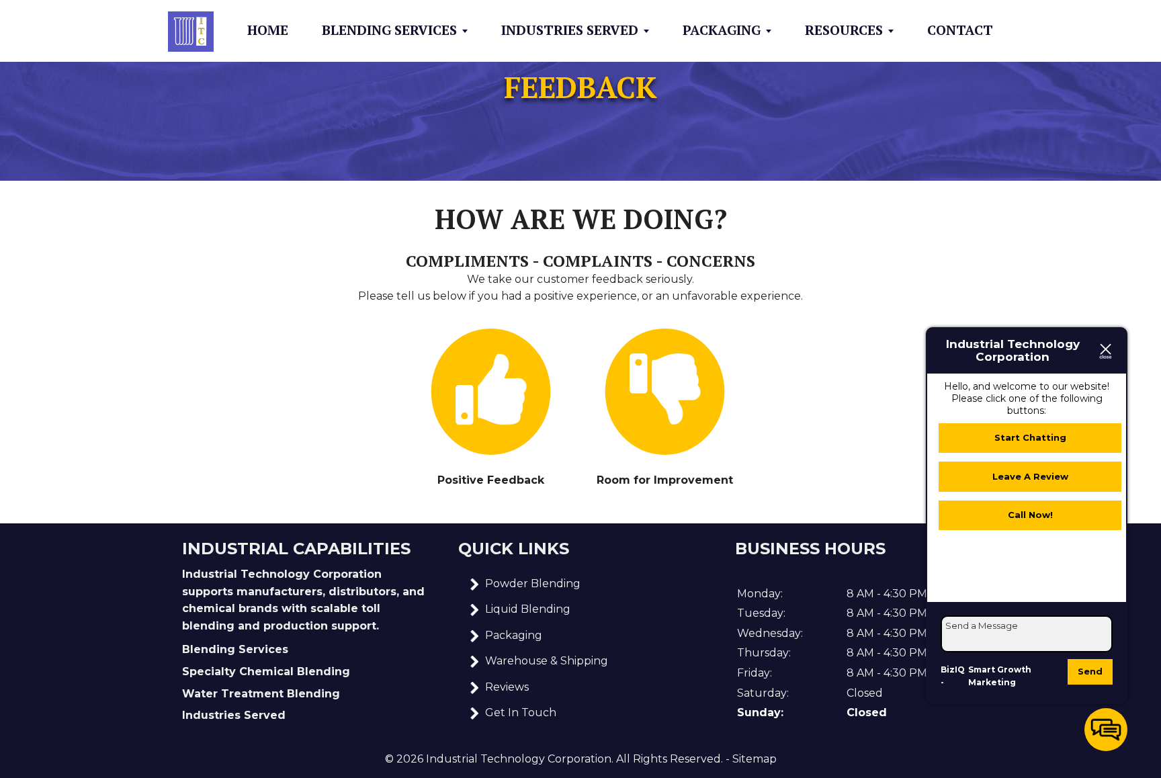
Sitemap (754, 758)
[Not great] (665, 392)
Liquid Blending (527, 609)
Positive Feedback (490, 480)
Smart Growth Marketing (999, 676)
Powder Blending (532, 583)
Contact (960, 30)
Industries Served (569, 30)
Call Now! (1030, 514)
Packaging (722, 30)
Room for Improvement (665, 480)
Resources (844, 30)
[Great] (491, 392)
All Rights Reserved (668, 758)
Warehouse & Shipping (546, 660)
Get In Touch (520, 712)
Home (267, 30)
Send (1090, 671)
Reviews (507, 687)
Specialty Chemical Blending (266, 671)
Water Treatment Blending (261, 693)
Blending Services (389, 30)
